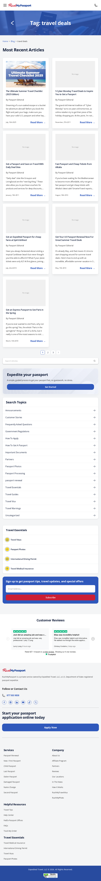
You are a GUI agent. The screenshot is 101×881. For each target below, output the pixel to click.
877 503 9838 (12, 695)
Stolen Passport (10, 776)
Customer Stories (13, 417)
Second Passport (11, 792)
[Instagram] (10, 702)
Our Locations (58, 776)
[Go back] (12, 23)
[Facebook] (4, 702)
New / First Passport (12, 761)
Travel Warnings (13, 508)
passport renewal (13, 480)
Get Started (50, 387)
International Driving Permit (15, 848)
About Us (56, 755)
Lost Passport (9, 771)
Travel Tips (8, 810)
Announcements (13, 410)
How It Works (57, 787)
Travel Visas (9, 853)
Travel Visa (10, 501)
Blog (13, 41)
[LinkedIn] (17, 702)
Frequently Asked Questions (18, 424)
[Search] (94, 361)
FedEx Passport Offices (13, 820)
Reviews (55, 771)
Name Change (10, 787)
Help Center (9, 815)
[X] (36, 702)
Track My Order (10, 831)
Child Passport (10, 766)
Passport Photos (13, 466)
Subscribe (50, 597)
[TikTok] (29, 702)
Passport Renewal (11, 755)
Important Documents (16, 452)
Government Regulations (17, 431)
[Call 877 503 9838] (96, 5)
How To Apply (11, 438)
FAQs (6, 825)
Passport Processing (15, 473)
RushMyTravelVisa (60, 792)
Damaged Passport (12, 782)
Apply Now (50, 727)
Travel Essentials (13, 487)
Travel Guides (11, 494)
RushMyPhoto (58, 797)
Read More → (38, 122)
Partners (9, 459)
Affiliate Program (59, 761)
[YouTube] (23, 702)
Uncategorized (12, 515)
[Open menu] (5, 5)
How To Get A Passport (16, 445)
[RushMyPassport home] (50, 5)
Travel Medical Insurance (14, 843)
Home (5, 41)
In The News (57, 782)
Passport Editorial (16, 99)
